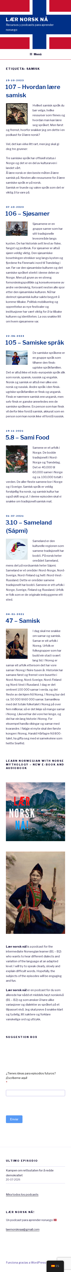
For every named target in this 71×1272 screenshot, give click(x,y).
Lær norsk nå (27, 19)
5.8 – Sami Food (27, 437)
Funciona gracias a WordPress (26, 1262)
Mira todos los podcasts (22, 1194)
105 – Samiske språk (35, 342)
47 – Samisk (23, 620)
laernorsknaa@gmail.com (22, 1229)
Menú (38, 54)
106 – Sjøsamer (28, 213)
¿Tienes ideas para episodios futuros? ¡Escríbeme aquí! (31, 1078)
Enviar (14, 1119)
